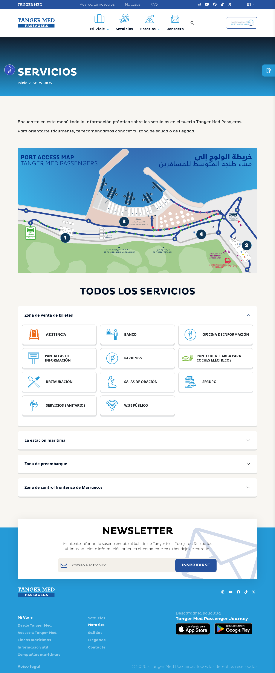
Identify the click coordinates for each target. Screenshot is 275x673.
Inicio (23, 83)
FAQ (154, 4)
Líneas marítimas (34, 640)
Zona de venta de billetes (48, 315)
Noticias (132, 4)
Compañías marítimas (39, 655)
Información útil (33, 647)
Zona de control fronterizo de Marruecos (63, 487)
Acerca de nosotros (97, 4)
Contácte (96, 647)
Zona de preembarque (45, 463)
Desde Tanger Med (35, 625)
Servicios (96, 618)
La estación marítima (45, 440)
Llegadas (96, 640)
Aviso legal (29, 666)
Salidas (95, 633)
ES (249, 4)
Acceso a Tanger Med (37, 633)
